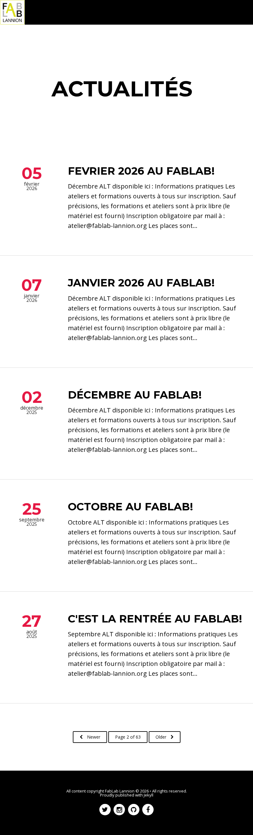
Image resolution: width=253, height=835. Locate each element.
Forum (108, 37)
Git (177, 37)
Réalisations (78, 37)
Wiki (161, 37)
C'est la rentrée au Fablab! (155, 618)
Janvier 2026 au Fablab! (141, 282)
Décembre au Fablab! (135, 394)
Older (162, 737)
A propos (17, 46)
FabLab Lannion (120, 791)
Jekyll (148, 795)
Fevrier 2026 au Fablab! (141, 170)
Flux (41, 46)
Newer (93, 737)
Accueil (15, 37)
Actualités (44, 37)
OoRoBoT (136, 37)
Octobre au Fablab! (130, 506)
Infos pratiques (206, 37)
